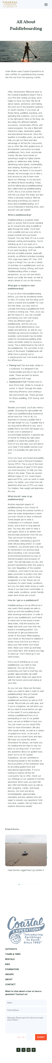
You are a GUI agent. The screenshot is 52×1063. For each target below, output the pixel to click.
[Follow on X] (23, 1050)
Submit (41, 1037)
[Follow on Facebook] (18, 1050)
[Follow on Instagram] (29, 1050)
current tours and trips (31, 736)
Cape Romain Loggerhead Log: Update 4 (26, 870)
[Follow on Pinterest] (34, 1050)
